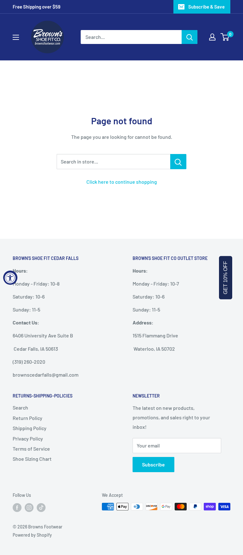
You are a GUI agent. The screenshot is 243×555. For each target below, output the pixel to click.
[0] (225, 37)
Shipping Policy (30, 428)
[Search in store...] (178, 161)
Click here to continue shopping (121, 182)
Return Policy (27, 418)
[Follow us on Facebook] (17, 507)
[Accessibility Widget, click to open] (10, 277)
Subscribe (153, 464)
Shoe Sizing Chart (32, 459)
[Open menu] (16, 37)
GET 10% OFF (225, 277)
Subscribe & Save (206, 6)
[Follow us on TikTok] (41, 507)
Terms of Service (31, 449)
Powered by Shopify (32, 535)
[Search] (189, 37)
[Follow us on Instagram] (29, 507)
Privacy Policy (28, 438)
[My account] (212, 37)
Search (20, 407)
